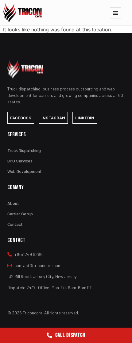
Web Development (24, 171)
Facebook (20, 117)
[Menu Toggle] (115, 12)
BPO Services (20, 160)
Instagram (53, 117)
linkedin (84, 117)
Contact (15, 224)
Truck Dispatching (24, 150)
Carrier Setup (20, 213)
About (13, 203)
